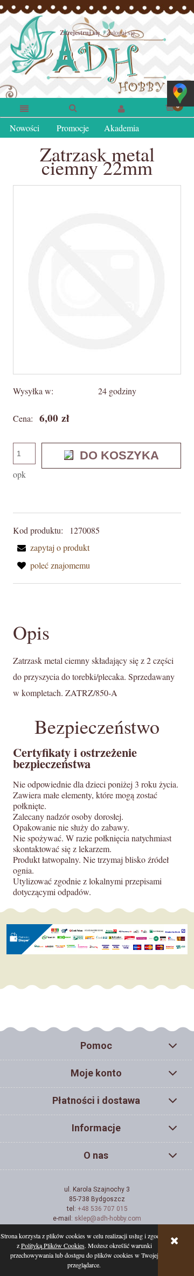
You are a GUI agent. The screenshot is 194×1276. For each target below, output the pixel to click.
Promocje (73, 127)
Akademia (121, 127)
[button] (24, 108)
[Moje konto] (121, 108)
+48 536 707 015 (103, 1209)
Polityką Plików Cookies (53, 1245)
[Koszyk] (170, 106)
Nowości (24, 127)
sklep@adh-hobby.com (107, 1218)
